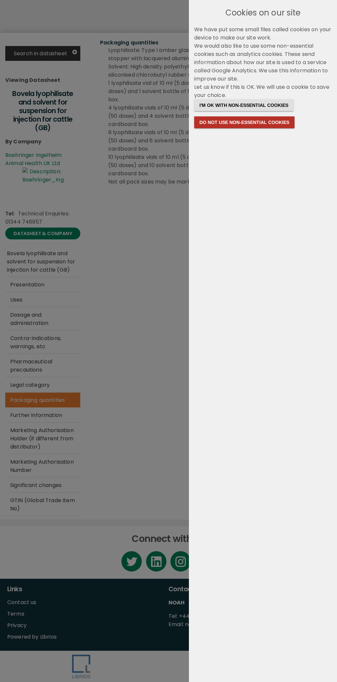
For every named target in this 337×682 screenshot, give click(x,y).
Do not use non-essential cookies (244, 122)
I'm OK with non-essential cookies (243, 105)
